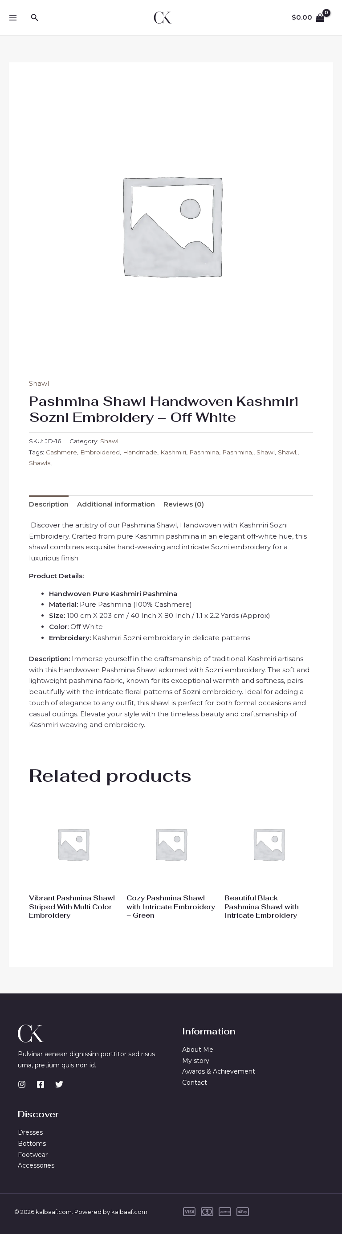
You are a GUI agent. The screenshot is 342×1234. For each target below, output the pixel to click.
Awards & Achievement (218, 1071)
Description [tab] (49, 504)
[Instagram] (22, 1084)
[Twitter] (59, 1084)
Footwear (33, 1155)
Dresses (30, 1132)
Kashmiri (173, 452)
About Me (197, 1050)
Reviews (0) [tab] (183, 504)
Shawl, (287, 452)
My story (195, 1061)
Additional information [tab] (116, 504)
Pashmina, (237, 452)
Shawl (39, 383)
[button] (35, 18)
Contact (194, 1083)
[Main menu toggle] (13, 17)
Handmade (140, 452)
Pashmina (204, 452)
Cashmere (61, 452)
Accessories (36, 1165)
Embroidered (100, 452)
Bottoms (32, 1144)
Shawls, (40, 462)
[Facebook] (41, 1084)
